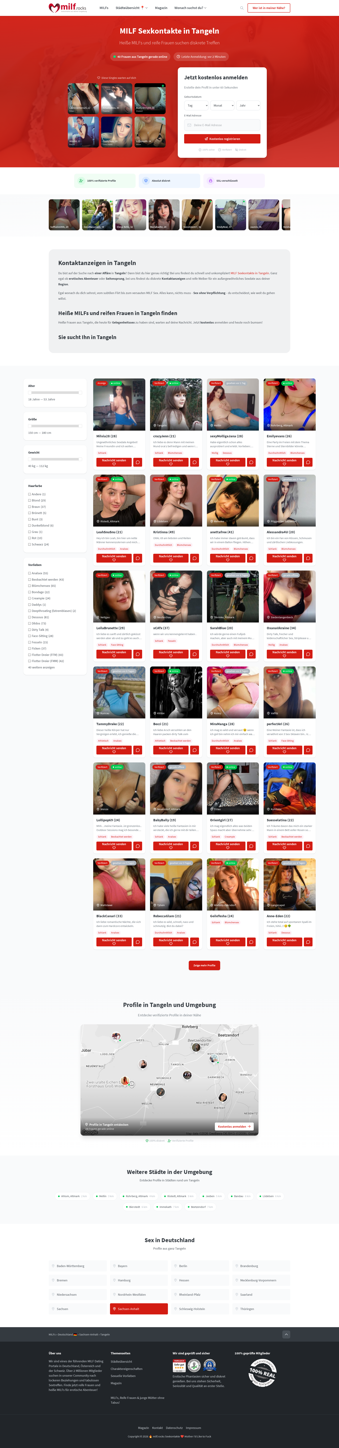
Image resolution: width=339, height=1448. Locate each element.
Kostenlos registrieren (224, 139)
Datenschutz (174, 1428)
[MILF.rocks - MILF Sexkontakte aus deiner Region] (68, 8)
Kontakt (157, 1428)
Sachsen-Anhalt (88, 1334)
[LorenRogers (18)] (214, 1058)
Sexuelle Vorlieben (123, 1376)
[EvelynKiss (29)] (143, 1064)
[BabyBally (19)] (223, 1097)
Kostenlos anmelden (232, 1126)
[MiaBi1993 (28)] (187, 1075)
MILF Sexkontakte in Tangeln (250, 273)
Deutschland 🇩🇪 (67, 1334)
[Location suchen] (242, 8)
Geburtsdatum (192, 96)
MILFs (104, 7)
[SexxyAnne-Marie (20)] (196, 1047)
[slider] (30, 392)
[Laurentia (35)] (125, 1081)
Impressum (193, 1428)
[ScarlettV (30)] (160, 1092)
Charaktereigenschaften (126, 1369)
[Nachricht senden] (137, 462)
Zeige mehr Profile (204, 965)
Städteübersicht (121, 1361)
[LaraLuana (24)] (116, 1036)
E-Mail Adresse (192, 115)
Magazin (161, 7)
